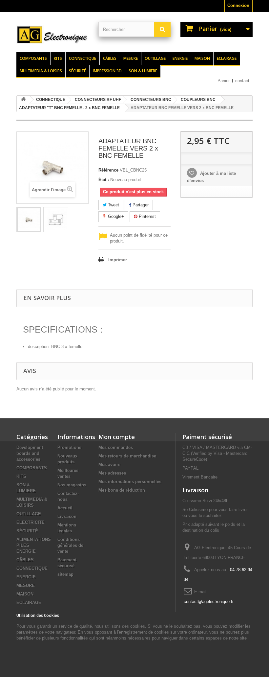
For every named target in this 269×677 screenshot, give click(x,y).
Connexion (238, 5)
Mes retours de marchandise (127, 456)
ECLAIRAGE (28, 602)
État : (103, 179)
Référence (108, 170)
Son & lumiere (143, 71)
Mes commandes (115, 447)
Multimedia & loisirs (41, 71)
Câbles (109, 58)
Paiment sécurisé (207, 437)
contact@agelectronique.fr (209, 601)
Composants (33, 58)
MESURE (25, 585)
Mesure (130, 58)
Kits (58, 58)
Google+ (115, 216)
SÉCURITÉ (27, 530)
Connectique (82, 58)
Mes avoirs (109, 464)
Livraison (66, 516)
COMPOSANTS (31, 467)
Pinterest (146, 216)
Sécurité (77, 71)
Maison (202, 58)
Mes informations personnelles (129, 481)
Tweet (113, 204)
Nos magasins (71, 484)
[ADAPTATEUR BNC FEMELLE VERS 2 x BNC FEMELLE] (29, 219)
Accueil (64, 507)
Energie (180, 58)
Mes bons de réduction (121, 490)
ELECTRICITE (30, 522)
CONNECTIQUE (32, 568)
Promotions (69, 447)
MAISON (24, 594)
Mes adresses (112, 473)
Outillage (155, 58)
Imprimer (117, 259)
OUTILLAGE (28, 513)
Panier (223, 80)
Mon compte (116, 437)
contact (242, 80)
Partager (140, 204)
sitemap (65, 574)
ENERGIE (26, 576)
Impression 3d (107, 71)
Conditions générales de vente (70, 545)
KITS (21, 476)
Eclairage (227, 58)
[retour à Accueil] (23, 100)
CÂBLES (25, 559)
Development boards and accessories (29, 453)
